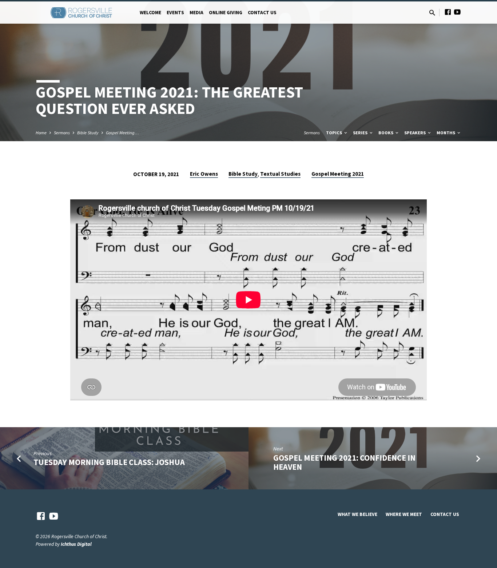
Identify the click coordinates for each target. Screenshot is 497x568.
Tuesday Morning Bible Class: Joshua (109, 462)
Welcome (150, 12)
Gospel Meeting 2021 (337, 173)
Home (41, 132)
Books (386, 132)
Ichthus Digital (76, 544)
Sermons (62, 132)
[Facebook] (448, 12)
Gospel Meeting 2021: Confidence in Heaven (344, 462)
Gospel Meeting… (122, 132)
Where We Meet (404, 514)
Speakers (415, 132)
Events (175, 12)
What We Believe (357, 514)
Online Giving (225, 12)
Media (196, 12)
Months (446, 132)
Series (361, 132)
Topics (334, 132)
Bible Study (88, 132)
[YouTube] (457, 12)
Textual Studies (280, 173)
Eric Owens (204, 173)
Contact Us (262, 12)
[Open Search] (432, 13)
